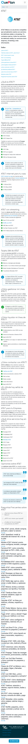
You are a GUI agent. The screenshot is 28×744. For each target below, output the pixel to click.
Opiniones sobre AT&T (6, 74)
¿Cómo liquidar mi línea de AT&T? (8, 64)
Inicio (3, 7)
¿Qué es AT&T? (4, 50)
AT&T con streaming (6, 57)
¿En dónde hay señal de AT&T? (8, 69)
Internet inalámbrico (20, 178)
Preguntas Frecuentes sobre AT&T (9, 76)
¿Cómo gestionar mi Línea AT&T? (8, 62)
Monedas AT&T (7, 439)
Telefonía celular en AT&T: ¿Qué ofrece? (10, 52)
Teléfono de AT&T (8, 371)
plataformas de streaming (10, 215)
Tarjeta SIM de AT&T (6, 60)
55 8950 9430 (14, 741)
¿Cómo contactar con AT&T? (8, 67)
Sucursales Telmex (6, 735)
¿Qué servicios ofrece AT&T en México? (13, 514)
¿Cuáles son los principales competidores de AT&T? (12, 523)
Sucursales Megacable (7, 730)
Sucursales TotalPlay (7, 732)
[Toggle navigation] (25, 2)
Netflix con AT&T (7, 223)
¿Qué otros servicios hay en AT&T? (9, 71)
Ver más (3, 532)
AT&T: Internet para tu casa (7, 55)
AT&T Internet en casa (7, 176)
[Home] (8, 2)
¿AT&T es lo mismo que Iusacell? (13, 518)
